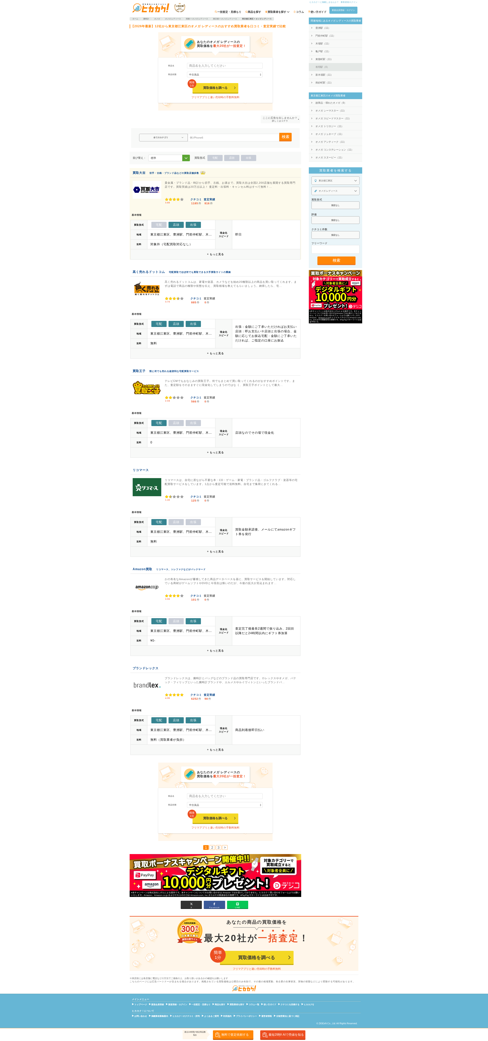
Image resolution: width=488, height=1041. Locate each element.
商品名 (171, 66)
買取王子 (139, 371)
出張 (248, 157)
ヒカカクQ (309, 1004)
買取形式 (316, 199)
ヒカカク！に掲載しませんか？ (324, 2)
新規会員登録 (157, 1004)
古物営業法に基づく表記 (287, 1016)
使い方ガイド (319, 11)
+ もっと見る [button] (215, 254)
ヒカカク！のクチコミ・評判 (186, 1016)
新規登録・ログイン (177, 1004)
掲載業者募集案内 (159, 1016)
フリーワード (319, 243)
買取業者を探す (237, 1004)
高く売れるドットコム (149, 271)
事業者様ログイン (349, 2)
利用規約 (227, 1016)
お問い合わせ (140, 1016)
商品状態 (172, 74)
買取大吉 (139, 172)
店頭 (231, 157)
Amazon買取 (142, 569)
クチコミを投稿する (290, 1004)
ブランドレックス (146, 668)
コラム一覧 (254, 1004)
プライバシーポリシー (246, 1016)
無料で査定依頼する (235, 1034)
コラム (300, 11)
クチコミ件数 (319, 229)
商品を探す (254, 11)
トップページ (140, 1004)
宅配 (215, 157)
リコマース (141, 470)
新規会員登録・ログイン (343, 10)
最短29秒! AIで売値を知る (286, 1034)
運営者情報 (266, 1016)
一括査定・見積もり (229, 11)
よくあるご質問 (211, 1016)
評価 (314, 214)
